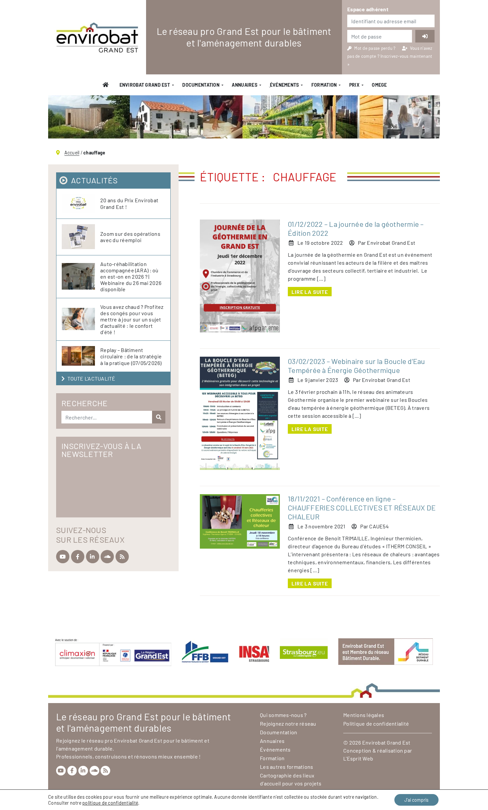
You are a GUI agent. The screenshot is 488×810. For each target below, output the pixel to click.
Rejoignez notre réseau (288, 723)
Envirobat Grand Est (145, 85)
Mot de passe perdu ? (375, 48)
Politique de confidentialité (376, 723)
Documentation (200, 85)
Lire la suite (309, 292)
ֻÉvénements (284, 85)
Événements (275, 749)
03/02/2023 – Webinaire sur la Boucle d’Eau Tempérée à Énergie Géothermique (356, 365)
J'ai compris (416, 800)
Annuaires (244, 85)
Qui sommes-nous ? (283, 715)
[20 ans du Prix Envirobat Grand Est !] (81, 203)
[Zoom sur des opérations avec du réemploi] (81, 237)
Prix (354, 85)
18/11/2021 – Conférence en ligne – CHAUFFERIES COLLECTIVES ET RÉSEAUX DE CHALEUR (362, 507)
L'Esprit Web (358, 758)
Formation (324, 85)
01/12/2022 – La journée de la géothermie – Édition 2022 (356, 228)
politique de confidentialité (110, 803)
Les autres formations (286, 767)
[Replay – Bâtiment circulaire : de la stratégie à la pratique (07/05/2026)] (81, 356)
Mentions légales (363, 715)
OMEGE (379, 85)
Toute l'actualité (91, 378)
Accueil (72, 152)
